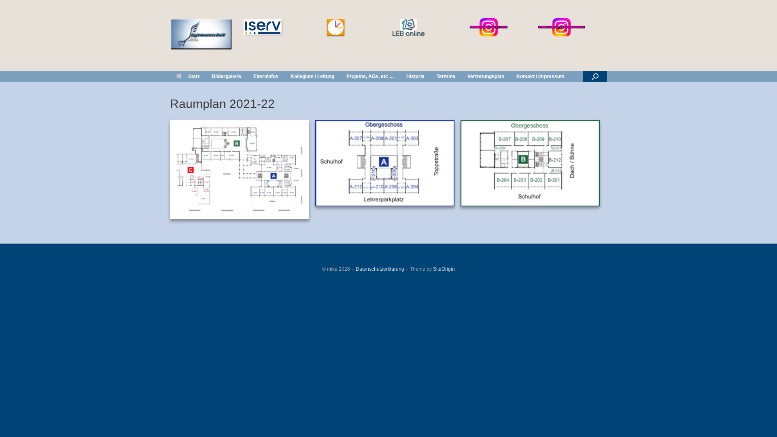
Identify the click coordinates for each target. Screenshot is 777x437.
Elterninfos (265, 76)
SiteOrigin (444, 269)
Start (194, 76)
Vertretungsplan (485, 76)
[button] (595, 76)
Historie (415, 76)
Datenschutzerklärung (380, 269)
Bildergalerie (226, 76)
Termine (446, 76)
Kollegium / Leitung (312, 76)
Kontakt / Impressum (540, 76)
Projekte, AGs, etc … (370, 76)
